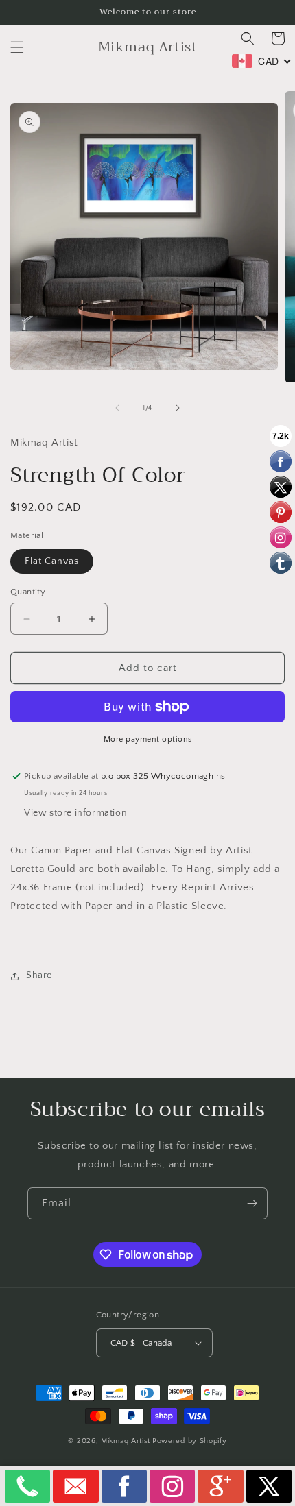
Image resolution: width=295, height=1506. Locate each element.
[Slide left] (117, 408)
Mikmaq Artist (125, 1441)
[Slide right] (178, 408)
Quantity (27, 591)
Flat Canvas (52, 561)
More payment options (148, 739)
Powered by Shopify (189, 1441)
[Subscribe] (252, 1203)
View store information (75, 812)
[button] (17, 47)
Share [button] (39, 975)
